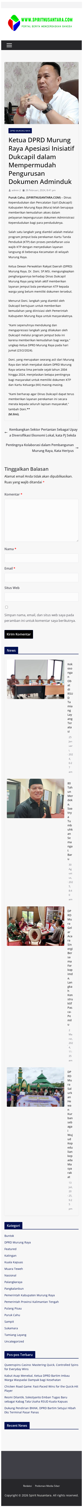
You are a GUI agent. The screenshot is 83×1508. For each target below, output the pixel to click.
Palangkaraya (13, 1282)
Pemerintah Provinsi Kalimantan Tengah (31, 1302)
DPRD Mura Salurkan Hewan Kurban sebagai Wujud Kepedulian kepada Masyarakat (70, 1124)
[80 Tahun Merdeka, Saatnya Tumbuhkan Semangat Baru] (35, 841)
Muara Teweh (13, 1269)
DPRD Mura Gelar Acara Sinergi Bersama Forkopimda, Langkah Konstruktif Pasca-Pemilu (70, 967)
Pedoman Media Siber (47, 1486)
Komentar (13, 494)
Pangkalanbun (14, 1288)
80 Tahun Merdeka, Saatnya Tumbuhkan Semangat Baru (70, 821)
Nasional (10, 1275)
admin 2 (16, 190)
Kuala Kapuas (13, 1262)
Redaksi (27, 1486)
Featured (10, 1249)
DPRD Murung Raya (20, 130)
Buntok (9, 1236)
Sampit (9, 1321)
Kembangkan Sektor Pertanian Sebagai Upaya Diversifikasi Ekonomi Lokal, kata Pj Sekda (43, 432)
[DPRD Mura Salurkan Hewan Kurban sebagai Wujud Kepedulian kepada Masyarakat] (35, 1140)
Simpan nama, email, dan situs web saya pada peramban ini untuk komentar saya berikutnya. (40, 618)
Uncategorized (14, 1341)
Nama (10, 549)
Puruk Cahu (12, 1315)
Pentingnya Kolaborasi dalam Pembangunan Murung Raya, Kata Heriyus (40, 448)
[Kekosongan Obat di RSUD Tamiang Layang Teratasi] (35, 718)
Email (9, 568)
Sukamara (11, 1328)
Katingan (10, 1255)
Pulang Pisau (13, 1308)
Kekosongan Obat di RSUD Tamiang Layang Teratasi (70, 697)
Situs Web (12, 588)
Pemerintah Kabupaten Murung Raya (29, 1295)
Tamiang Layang (15, 1335)
